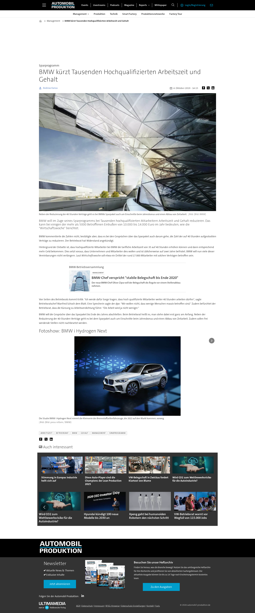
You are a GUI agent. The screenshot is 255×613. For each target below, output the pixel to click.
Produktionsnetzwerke (153, 13)
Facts (157, 605)
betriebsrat (62, 433)
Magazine (129, 5)
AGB (78, 605)
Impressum (99, 605)
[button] (44, 507)
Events (84, 5)
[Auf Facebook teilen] (204, 88)
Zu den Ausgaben (161, 587)
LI (83, 595)
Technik (114, 13)
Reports (143, 5)
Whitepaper (161, 5)
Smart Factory (129, 13)
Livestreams (99, 5)
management (99, 433)
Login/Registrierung (195, 5)
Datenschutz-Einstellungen (133, 605)
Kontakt (150, 605)
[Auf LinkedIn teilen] (213, 88)
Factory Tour (175, 13)
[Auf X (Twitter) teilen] (209, 88)
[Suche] (173, 5)
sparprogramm (117, 433)
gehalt (84, 433)
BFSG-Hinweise (113, 605)
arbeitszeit (46, 433)
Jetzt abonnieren (60, 584)
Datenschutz (87, 605)
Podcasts (114, 5)
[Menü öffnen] (44, 5)
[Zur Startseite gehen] (63, 5)
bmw (74, 433)
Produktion (99, 13)
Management (80, 13)
